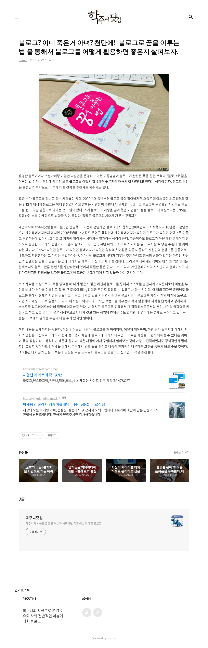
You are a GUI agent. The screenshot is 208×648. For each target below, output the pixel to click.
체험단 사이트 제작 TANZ (42, 375)
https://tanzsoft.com (36, 369)
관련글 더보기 (182, 452)
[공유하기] (33, 435)
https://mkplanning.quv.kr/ (41, 398)
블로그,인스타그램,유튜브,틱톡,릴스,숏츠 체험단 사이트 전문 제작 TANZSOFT (76, 380)
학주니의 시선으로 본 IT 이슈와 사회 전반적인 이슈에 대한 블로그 (63, 523)
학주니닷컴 (34, 517)
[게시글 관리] (38, 435)
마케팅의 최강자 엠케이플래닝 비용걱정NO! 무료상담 (64, 404)
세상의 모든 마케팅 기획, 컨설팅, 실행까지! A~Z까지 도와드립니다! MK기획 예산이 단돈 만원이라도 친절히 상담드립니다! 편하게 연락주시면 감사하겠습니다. (91, 412)
